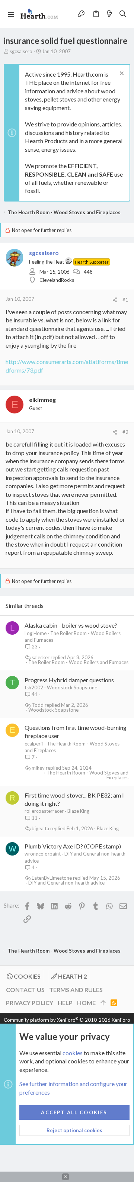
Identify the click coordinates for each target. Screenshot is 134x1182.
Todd (38, 705)
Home (86, 1002)
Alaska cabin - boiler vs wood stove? (71, 625)
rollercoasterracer (44, 811)
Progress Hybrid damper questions (69, 679)
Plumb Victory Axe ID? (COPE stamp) (73, 846)
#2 (125, 432)
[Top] (103, 1002)
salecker (41, 657)
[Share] (115, 299)
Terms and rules (76, 989)
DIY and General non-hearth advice (66, 882)
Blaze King (78, 811)
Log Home (36, 633)
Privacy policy (29, 1002)
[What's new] (109, 13)
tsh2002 (34, 687)
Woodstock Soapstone (72, 687)
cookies (73, 1052)
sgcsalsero (21, 51)
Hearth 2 (72, 976)
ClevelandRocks (56, 280)
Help (65, 1002)
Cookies (27, 976)
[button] (11, 14)
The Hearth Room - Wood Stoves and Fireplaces (87, 775)
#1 (125, 300)
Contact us (25, 989)
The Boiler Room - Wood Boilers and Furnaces (78, 662)
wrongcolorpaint (43, 854)
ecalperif (34, 744)
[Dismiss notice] (121, 74)
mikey (38, 768)
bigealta (40, 828)
